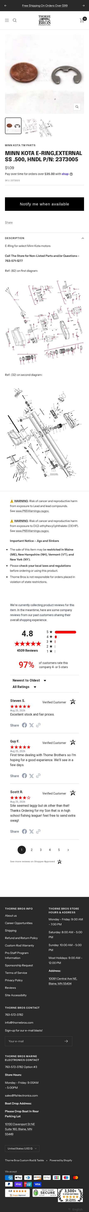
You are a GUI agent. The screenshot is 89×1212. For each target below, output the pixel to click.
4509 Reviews (30, 651)
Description (14, 238)
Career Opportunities (18, 923)
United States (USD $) (20, 1148)
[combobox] (75, 1209)
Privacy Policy (14, 980)
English (77, 1209)
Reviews (10, 988)
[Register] (66, 1041)
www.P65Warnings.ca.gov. (32, 511)
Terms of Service (16, 973)
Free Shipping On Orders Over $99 (45, 5)
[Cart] (82, 20)
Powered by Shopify (61, 1160)
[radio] (63, 631)
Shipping (10, 930)
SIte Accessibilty (15, 995)
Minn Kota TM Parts (20, 145)
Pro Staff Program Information (17, 955)
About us (11, 915)
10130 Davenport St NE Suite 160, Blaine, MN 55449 (20, 1129)
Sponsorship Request (19, 965)
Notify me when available (44, 204)
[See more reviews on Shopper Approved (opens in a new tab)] (38, 725)
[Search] (15, 20)
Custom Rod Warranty (19, 945)
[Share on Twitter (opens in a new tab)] (31, 725)
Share (9, 222)
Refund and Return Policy (21, 938)
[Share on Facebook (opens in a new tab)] (24, 725)
